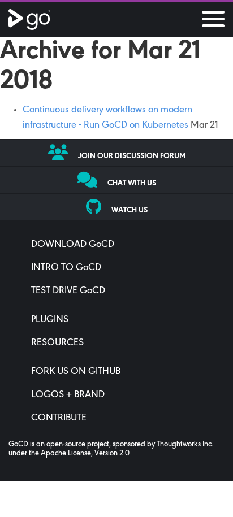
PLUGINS (49, 320)
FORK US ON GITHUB (75, 372)
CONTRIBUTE (59, 418)
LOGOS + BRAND (68, 395)
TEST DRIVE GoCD (68, 291)
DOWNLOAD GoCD (72, 245)
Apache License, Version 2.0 (85, 454)
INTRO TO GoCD (66, 268)
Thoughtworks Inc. (185, 445)
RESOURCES (57, 343)
